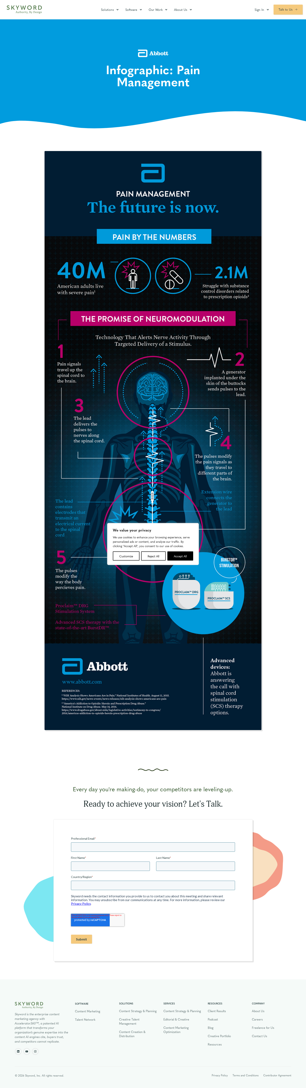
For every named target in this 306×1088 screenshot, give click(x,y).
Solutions (107, 9)
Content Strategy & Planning (138, 1011)
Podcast (213, 1019)
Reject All (153, 556)
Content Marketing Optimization (176, 1029)
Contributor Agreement (277, 1075)
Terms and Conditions (246, 1075)
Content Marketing (87, 1011)
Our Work (156, 9)
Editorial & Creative (176, 1019)
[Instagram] (35, 1051)
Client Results (217, 1011)
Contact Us (259, 1036)
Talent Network (85, 1019)
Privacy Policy (220, 1075)
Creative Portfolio (219, 1036)
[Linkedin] (18, 1051)
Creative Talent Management (129, 1021)
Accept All (180, 556)
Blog (210, 1027)
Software (131, 9)
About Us (180, 9)
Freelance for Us (263, 1027)
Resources (215, 1044)
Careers (257, 1019)
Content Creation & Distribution (132, 1033)
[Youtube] (26, 1051)
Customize (126, 556)
